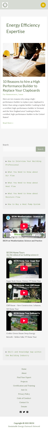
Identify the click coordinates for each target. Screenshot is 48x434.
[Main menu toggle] (43, 5)
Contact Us (24, 402)
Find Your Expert (24, 377)
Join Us (24, 390)
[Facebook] (21, 412)
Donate (24, 406)
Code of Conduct (24, 398)
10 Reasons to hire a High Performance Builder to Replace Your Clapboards (21, 85)
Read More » (8, 123)
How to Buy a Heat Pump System (24, 204)
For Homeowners (10, 94)
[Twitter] (24, 412)
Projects (24, 381)
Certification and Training (24, 386)
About (24, 373)
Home (24, 369)
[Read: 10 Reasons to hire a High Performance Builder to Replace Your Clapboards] (24, 59)
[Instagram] (27, 412)
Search (6, 145)
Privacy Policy (24, 394)
